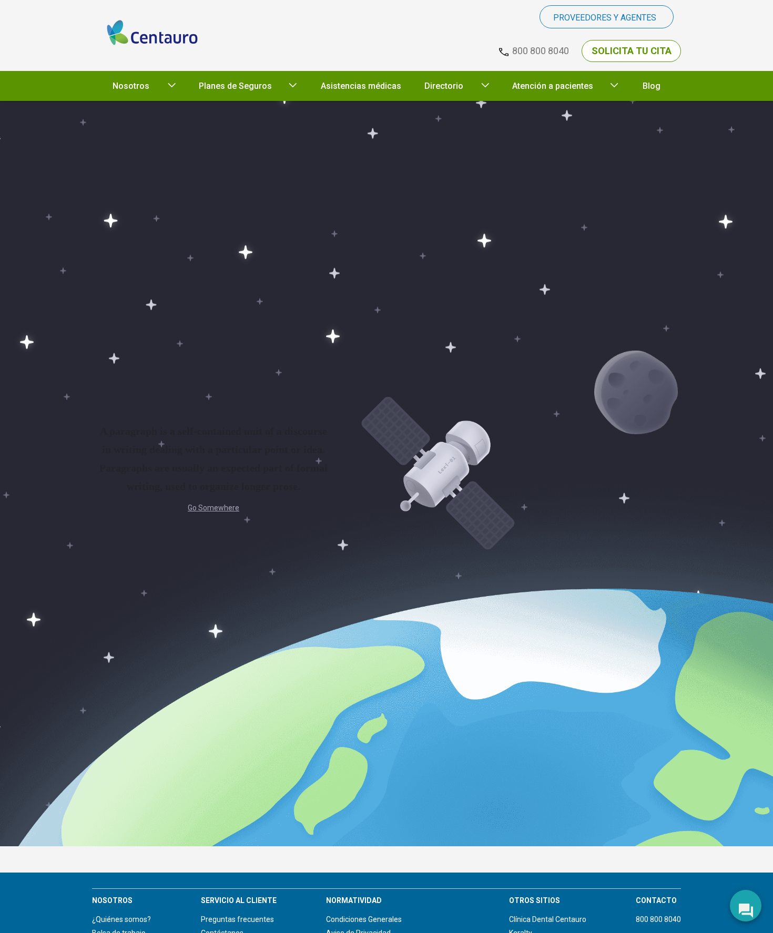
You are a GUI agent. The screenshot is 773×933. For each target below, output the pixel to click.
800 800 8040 (658, 919)
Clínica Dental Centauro (547, 919)
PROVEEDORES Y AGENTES (604, 18)
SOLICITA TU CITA (632, 50)
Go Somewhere (213, 508)
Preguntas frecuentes (237, 919)
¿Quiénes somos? (121, 919)
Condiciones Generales (364, 919)
